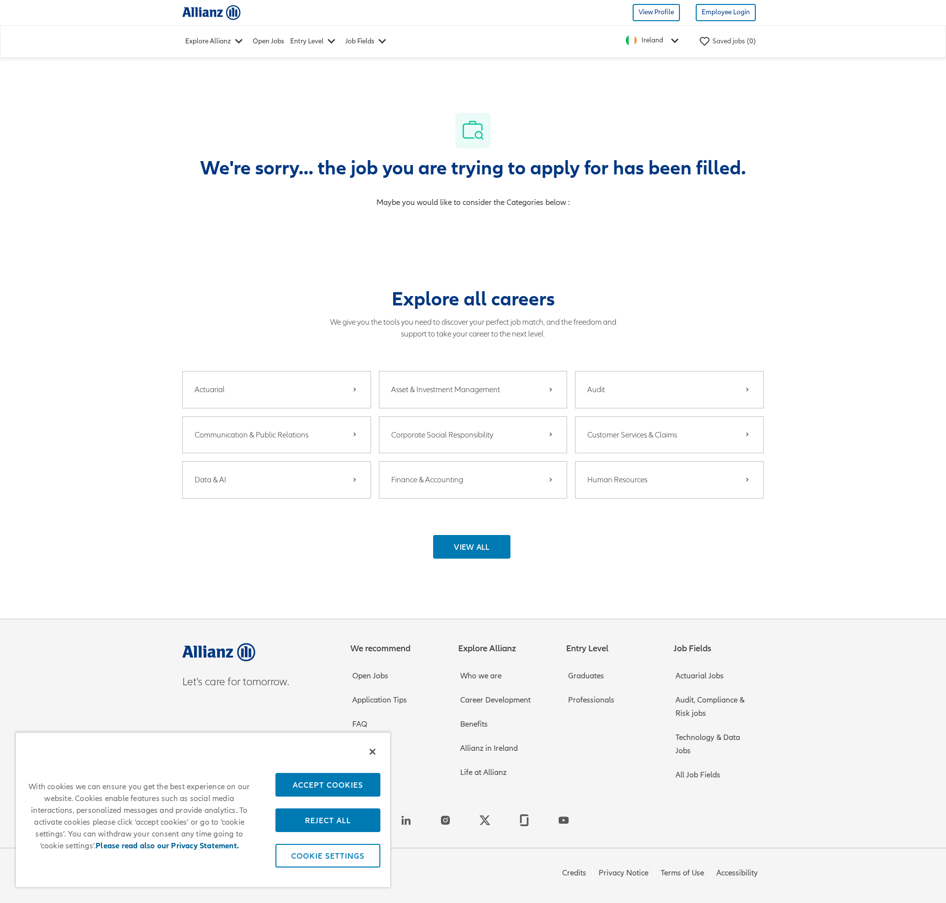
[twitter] (485, 820)
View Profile (656, 12)
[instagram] (445, 820)
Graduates (586, 676)
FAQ (359, 724)
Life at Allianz (483, 772)
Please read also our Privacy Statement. (167, 846)
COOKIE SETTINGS (328, 855)
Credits (574, 873)
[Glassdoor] (524, 820)
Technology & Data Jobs (708, 744)
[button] (471, 547)
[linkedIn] (406, 820)
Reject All (328, 820)
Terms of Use (682, 873)
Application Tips (379, 700)
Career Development (495, 700)
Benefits (474, 724)
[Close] (372, 752)
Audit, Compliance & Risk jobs (710, 706)
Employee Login (726, 12)
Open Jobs (268, 41)
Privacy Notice (623, 873)
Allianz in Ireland (489, 748)
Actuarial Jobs (700, 676)
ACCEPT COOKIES (328, 784)
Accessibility (737, 873)
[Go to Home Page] (211, 12)
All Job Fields (698, 775)
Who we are (481, 676)
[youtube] (563, 820)
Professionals (591, 700)
